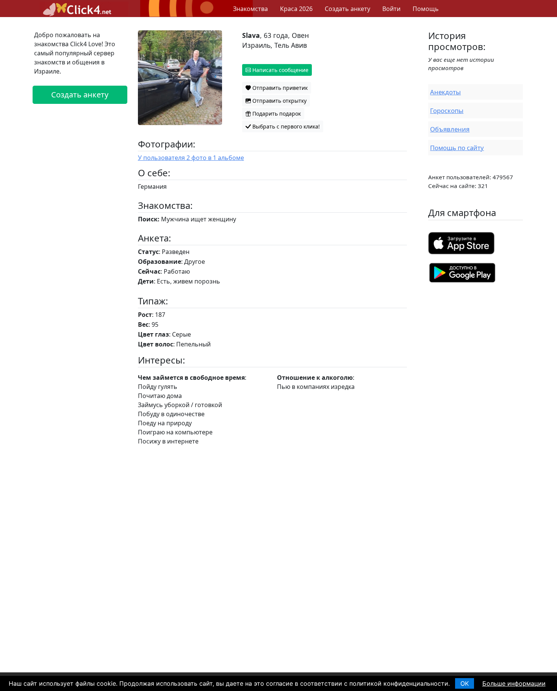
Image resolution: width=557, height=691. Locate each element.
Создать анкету (347, 9)
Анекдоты (445, 92)
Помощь (426, 9)
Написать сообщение (279, 70)
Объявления (449, 129)
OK (464, 683)
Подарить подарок (276, 113)
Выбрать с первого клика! (285, 126)
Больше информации (514, 683)
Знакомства (250, 9)
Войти (391, 9)
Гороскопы (446, 110)
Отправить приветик (279, 87)
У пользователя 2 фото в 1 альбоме (191, 158)
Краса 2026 (296, 9)
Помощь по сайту (457, 147)
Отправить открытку (279, 100)
